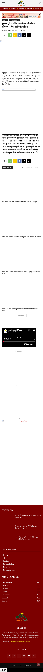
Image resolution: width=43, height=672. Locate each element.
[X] (24, 35)
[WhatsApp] (10, 35)
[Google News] (34, 656)
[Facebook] (20, 35)
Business (29, 168)
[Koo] (15, 35)
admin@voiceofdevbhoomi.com (20, 642)
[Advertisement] (19, 365)
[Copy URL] (29, 35)
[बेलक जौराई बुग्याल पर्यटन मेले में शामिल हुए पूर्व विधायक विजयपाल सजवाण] (21, 220)
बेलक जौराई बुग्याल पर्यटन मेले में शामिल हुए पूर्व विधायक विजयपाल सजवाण (21, 236)
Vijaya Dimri (7, 30)
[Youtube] (29, 656)
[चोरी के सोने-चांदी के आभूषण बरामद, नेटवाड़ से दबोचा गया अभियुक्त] (21, 185)
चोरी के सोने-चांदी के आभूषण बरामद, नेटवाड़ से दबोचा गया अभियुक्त (19, 201)
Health (5, 20)
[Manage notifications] (38, 664)
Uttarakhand (14, 20)
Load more (21, 316)
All (23, 168)
